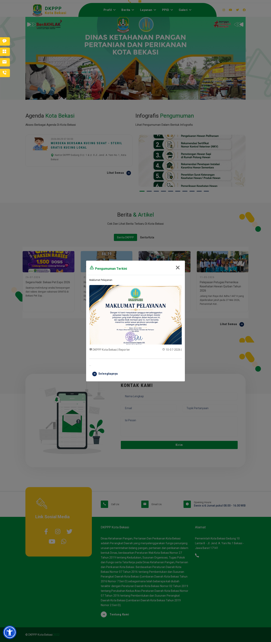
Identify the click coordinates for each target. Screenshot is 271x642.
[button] (9, 632)
